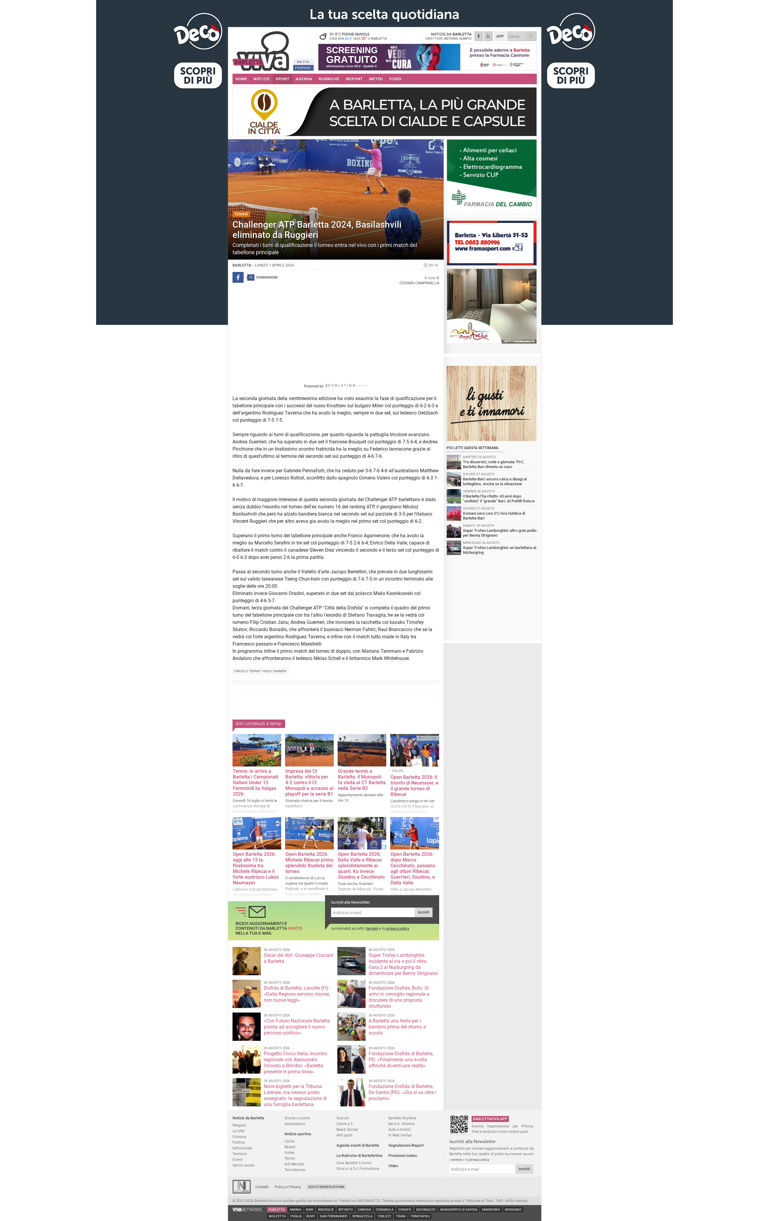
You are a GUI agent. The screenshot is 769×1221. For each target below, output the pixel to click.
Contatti (262, 1187)
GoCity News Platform (326, 1187)
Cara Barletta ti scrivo (353, 1163)
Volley (289, 1152)
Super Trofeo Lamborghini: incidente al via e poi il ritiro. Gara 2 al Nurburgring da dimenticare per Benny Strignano (403, 964)
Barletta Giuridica (402, 1118)
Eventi (237, 1159)
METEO (376, 79)
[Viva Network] (248, 1210)
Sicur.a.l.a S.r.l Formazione (357, 1168)
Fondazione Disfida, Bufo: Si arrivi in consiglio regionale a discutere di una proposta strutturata (399, 997)
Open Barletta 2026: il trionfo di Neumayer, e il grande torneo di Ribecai (415, 785)
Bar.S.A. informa (401, 1123)
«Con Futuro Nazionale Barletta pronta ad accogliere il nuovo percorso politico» (297, 1027)
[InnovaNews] (242, 1192)
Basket (289, 1147)
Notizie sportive (297, 1134)
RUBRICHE (329, 79)
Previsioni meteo (402, 1155)
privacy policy (397, 928)
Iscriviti (423, 912)
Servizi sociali (243, 1165)
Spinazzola (362, 1216)
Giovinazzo (426, 1210)
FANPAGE (303, 67)
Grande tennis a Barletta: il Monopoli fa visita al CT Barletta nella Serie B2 (362, 779)
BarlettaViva (262, 49)
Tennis (289, 1158)
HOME (241, 79)
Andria (295, 1210)
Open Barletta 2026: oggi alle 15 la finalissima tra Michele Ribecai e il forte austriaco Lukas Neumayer (256, 868)
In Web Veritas (400, 1135)
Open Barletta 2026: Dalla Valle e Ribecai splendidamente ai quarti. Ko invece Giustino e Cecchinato (361, 865)
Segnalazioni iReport (406, 1145)
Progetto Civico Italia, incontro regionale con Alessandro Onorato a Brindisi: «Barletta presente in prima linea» (295, 1063)
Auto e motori (399, 1129)
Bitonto (346, 1210)
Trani (401, 1216)
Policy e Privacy (288, 1187)
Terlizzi (384, 1216)
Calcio (289, 1141)
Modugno (513, 1210)
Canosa (364, 1210)
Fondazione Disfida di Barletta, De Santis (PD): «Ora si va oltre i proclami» (402, 1092)
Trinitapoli (420, 1216)
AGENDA (304, 79)
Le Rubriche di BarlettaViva (359, 1155)
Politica (239, 1142)
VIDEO (395, 79)
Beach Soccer (347, 1129)
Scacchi (342, 1118)
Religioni (239, 1125)
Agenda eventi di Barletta (357, 1145)
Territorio (240, 1154)
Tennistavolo (294, 1169)
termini (372, 928)
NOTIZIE (262, 79)
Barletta (277, 1210)
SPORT (282, 79)
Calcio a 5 (344, 1123)
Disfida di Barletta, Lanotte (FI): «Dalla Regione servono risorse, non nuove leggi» (297, 994)
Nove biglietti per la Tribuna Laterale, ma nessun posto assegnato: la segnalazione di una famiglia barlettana (295, 1095)
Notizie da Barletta (248, 1118)
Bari (309, 1210)
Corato (404, 1210)
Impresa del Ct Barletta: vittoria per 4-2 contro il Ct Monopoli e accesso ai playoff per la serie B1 (309, 782)
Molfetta (277, 1216)
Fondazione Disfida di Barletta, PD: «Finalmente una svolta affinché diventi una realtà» (401, 1059)
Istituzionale (242, 1148)
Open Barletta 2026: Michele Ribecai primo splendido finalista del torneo (309, 862)
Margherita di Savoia (458, 1210)
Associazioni (294, 1123)
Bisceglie (326, 1210)
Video (393, 1166)
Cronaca (239, 1136)
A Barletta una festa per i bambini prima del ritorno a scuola (397, 1027)
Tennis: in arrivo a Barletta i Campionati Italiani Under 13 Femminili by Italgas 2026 (255, 782)
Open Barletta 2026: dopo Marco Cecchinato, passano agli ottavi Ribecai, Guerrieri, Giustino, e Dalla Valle (413, 868)
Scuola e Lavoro (297, 1118)
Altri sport (344, 1135)
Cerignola (385, 1210)
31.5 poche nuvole (358, 36)
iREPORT (354, 79)
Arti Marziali (294, 1164)
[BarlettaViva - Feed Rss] (488, 36)
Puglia (296, 1216)
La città (239, 1131)
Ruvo (310, 1216)
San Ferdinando (334, 1216)
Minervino (491, 1210)
